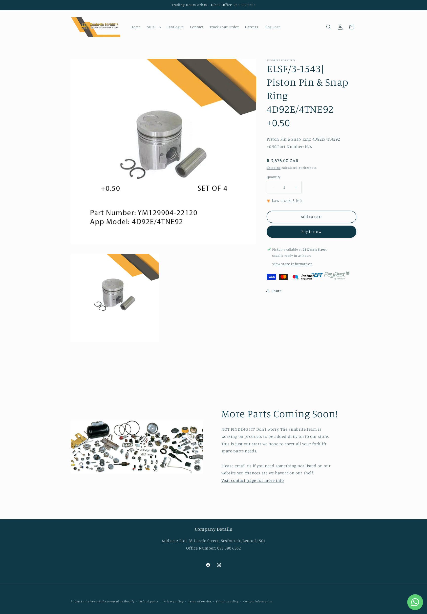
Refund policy (149, 601)
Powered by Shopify (120, 601)
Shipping (273, 167)
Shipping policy (227, 601)
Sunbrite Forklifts (93, 601)
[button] (153, 26)
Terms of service (199, 601)
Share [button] (276, 291)
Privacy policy (173, 601)
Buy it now (311, 231)
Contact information (257, 601)
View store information (292, 264)
